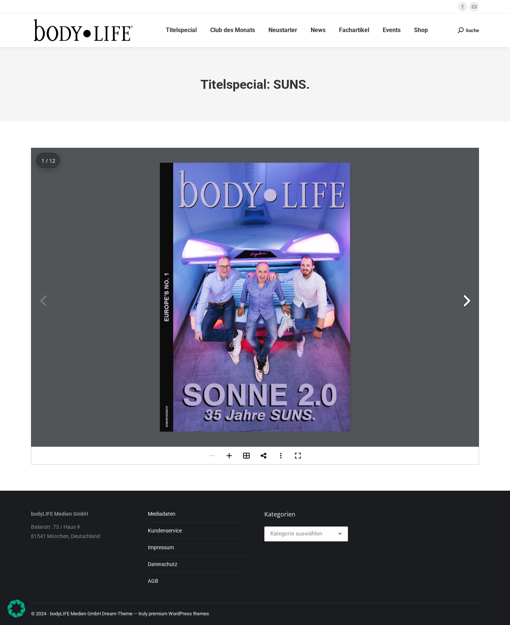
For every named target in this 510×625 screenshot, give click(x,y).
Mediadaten (161, 514)
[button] (466, 301)
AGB (153, 581)
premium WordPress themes (179, 613)
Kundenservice (165, 531)
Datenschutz (162, 564)
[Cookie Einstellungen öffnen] (16, 615)
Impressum (161, 547)
